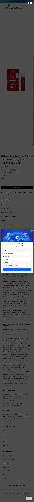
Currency (7, 262)
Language (7, 256)
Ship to (6, 250)
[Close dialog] (32, 230)
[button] (30, 3)
